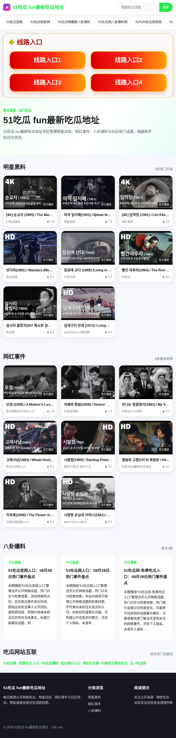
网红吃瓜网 (91, 663)
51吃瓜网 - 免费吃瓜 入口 (21, 663)
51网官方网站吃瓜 (114, 663)
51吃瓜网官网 (40, 22)
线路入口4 (128, 82)
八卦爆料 (94, 710)
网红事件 (94, 704)
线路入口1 (47, 60)
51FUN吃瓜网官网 (148, 22)
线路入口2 (128, 60)
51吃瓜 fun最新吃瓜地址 (38, 7)
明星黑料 (94, 697)
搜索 (166, 7)
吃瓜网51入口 (70, 663)
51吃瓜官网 (14, 22)
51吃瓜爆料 (50, 663)
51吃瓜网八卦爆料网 (112, 22)
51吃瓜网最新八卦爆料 (74, 22)
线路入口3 (47, 82)
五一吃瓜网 (138, 663)
